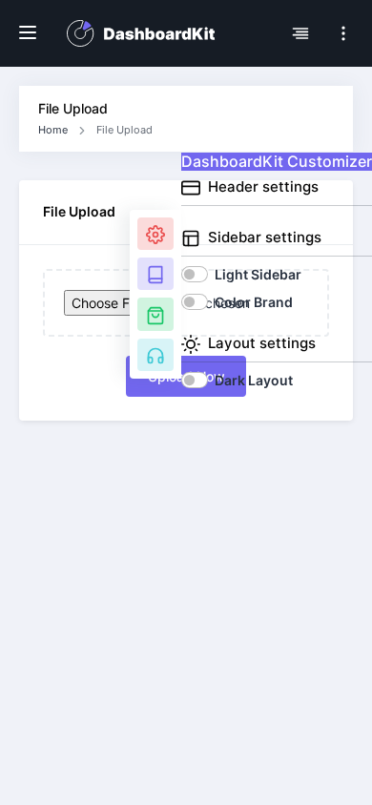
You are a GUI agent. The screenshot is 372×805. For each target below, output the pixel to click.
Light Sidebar (258, 274)
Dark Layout (254, 380)
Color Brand (254, 302)
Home (53, 129)
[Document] (155, 274)
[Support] (155, 355)
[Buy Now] (155, 314)
